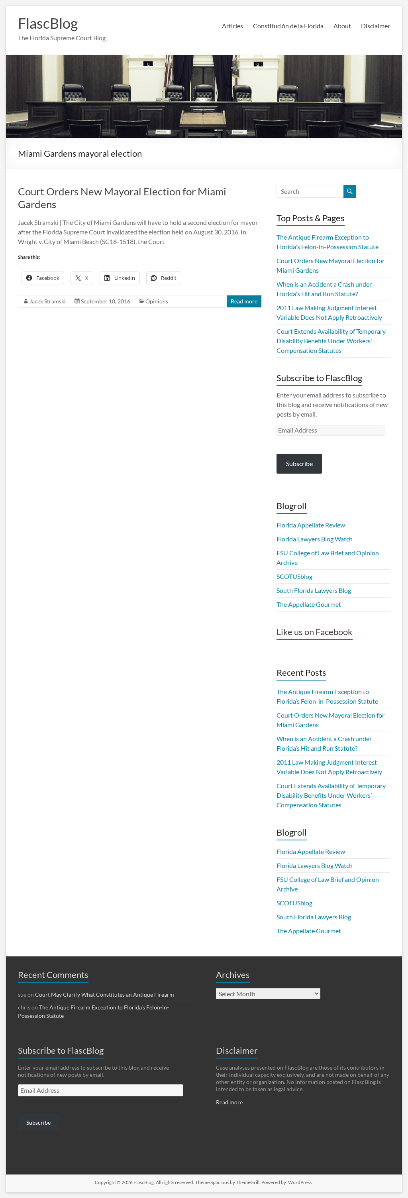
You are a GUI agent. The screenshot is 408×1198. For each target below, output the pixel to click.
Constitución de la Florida (288, 26)
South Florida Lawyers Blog (314, 590)
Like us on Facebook (315, 631)
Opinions (156, 301)
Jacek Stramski (47, 301)
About (342, 26)
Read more (244, 301)
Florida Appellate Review (311, 525)
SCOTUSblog (294, 576)
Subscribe (299, 463)
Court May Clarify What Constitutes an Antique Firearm (104, 994)
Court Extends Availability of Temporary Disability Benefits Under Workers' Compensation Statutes (331, 340)
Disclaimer (375, 26)
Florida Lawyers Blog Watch (315, 539)
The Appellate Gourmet (309, 604)
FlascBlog (48, 23)
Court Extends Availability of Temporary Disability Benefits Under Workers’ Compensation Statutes (331, 795)
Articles (232, 26)
